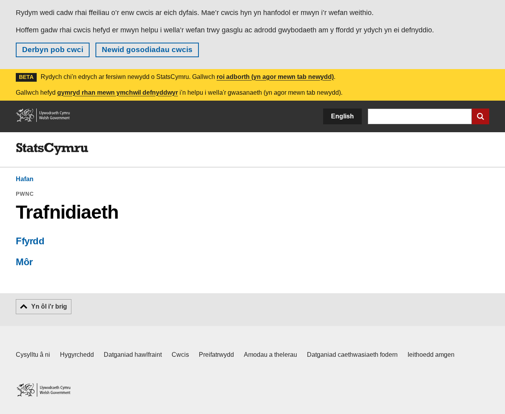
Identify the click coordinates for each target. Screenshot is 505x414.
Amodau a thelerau (270, 354)
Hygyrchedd (77, 354)
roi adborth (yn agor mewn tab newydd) (275, 76)
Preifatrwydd (216, 354)
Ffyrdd (30, 241)
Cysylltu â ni (33, 354)
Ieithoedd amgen (431, 354)
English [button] (342, 116)
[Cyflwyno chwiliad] (480, 116)
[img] (52, 149)
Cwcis (180, 354)
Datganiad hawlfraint (133, 354)
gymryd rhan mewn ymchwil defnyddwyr (117, 92)
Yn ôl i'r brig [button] (49, 306)
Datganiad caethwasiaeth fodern (352, 354)
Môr (24, 262)
